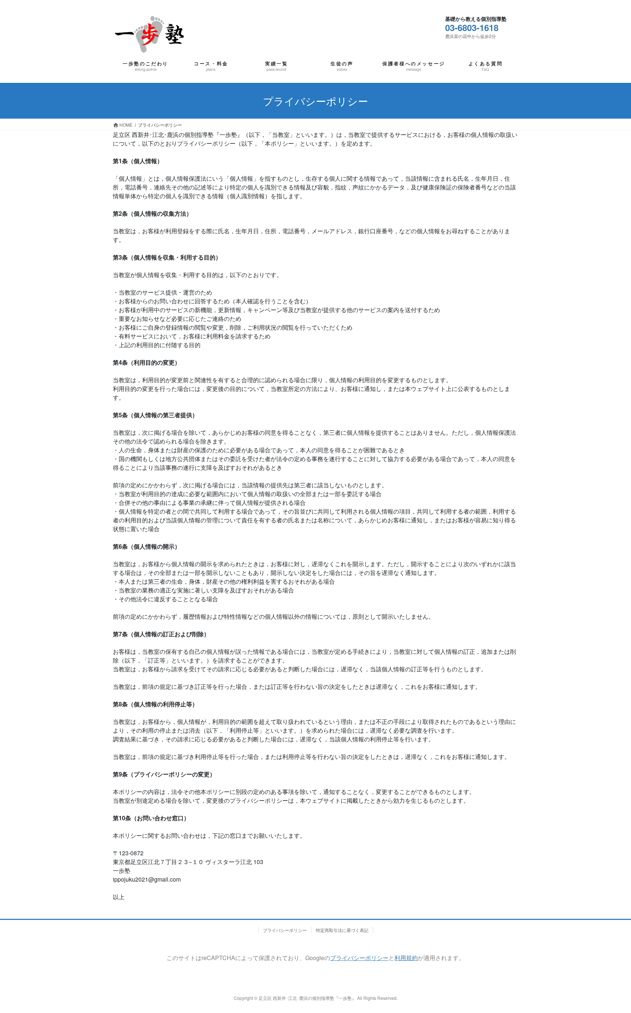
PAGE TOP (604, 969)
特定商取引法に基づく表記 (342, 930)
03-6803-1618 (471, 27)
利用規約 (406, 957)
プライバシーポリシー (285, 930)
